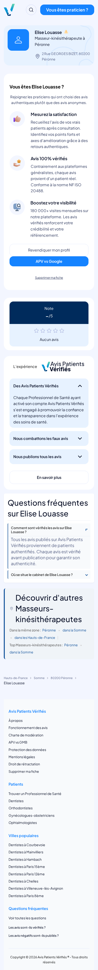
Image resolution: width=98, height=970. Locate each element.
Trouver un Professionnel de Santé (35, 793)
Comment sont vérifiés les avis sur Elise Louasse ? (41, 530)
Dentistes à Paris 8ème (26, 895)
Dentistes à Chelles (23, 881)
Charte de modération (26, 735)
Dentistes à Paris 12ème (27, 874)
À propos (16, 720)
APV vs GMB (18, 742)
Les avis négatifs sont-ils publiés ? (34, 935)
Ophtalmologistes (23, 822)
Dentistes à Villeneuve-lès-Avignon (36, 888)
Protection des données (27, 749)
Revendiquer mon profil (49, 249)
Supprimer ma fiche (49, 277)
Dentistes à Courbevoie (27, 845)
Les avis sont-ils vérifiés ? (27, 927)
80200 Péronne (62, 678)
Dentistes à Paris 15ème (27, 866)
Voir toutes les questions (27, 918)
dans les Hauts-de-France (35, 638)
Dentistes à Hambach (25, 859)
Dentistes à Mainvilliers (26, 852)
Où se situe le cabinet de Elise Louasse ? (42, 575)
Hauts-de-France (16, 678)
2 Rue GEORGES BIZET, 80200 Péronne (66, 56)
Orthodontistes (21, 808)
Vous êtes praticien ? (67, 9)
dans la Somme (74, 630)
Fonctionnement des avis (28, 727)
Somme (39, 678)
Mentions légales (22, 757)
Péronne (49, 630)
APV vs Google (49, 261)
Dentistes (16, 801)
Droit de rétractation (24, 764)
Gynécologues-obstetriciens (31, 815)
